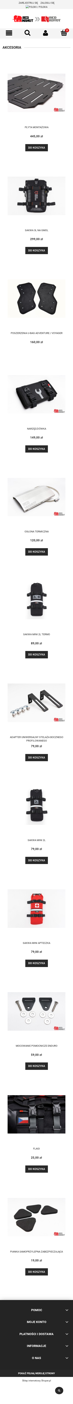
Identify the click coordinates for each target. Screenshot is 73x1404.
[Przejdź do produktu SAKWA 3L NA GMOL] (36, 195)
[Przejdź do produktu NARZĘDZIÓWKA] (36, 394)
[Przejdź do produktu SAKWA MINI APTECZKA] (36, 908)
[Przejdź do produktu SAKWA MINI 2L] (36, 805)
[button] (9, 33)
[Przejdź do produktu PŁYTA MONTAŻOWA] (36, 93)
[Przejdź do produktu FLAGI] (36, 1114)
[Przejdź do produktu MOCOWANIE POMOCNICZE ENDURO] (36, 1011)
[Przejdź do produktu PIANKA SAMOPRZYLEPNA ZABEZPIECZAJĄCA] (36, 1217)
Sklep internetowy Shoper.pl (36, 1380)
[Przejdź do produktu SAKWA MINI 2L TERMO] (36, 600)
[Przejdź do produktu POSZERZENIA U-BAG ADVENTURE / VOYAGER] (36, 298)
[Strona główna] (36, 18)
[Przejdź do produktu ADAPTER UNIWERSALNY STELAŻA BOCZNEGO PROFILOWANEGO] (36, 703)
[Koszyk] (64, 32)
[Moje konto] (46, 33)
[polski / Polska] (36, 6)
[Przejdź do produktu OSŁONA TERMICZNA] (36, 497)
